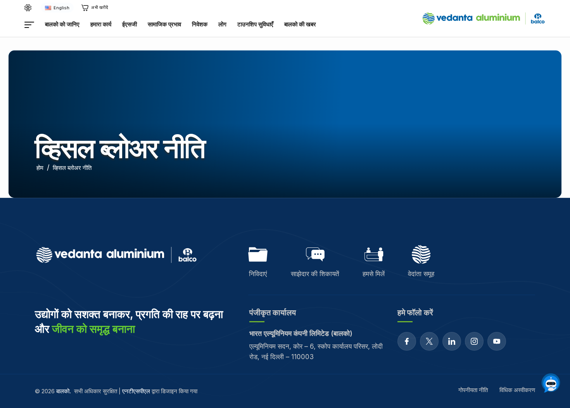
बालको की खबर (300, 24)
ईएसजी (129, 24)
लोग (222, 24)
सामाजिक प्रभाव (164, 24)
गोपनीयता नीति (473, 390)
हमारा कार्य (100, 24)
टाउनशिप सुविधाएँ (255, 24)
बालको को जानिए (62, 24)
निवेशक (199, 24)
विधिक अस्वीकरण (517, 390)
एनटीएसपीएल (136, 391)
